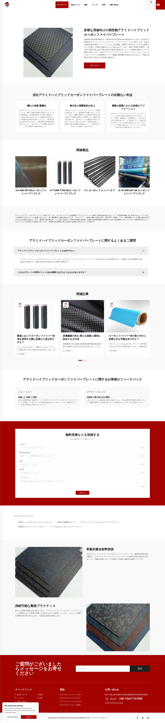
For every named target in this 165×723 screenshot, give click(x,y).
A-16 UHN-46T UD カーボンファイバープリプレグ (134, 192)
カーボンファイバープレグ (72, 695)
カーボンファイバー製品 (71, 705)
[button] (80, 360)
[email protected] (116, 703)
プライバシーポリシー (100, 718)
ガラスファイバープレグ (71, 698)
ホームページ (62, 5)
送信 (140, 668)
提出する (82, 493)
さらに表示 (21, 354)
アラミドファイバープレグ (72, 701)
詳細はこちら (31, 172)
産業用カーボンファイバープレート (32, 527)
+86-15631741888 (130, 698)
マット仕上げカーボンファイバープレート (66, 527)
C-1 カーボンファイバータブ (100, 190)
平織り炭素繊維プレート (66, 522)
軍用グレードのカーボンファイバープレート (35, 522)
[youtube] (142, 718)
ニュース (95, 5)
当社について (75, 5)
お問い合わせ (114, 5)
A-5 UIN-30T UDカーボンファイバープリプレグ (31, 192)
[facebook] (137, 718)
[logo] (7, 5)
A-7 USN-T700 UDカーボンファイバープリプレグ (65, 192)
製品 (85, 5)
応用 (103, 5)
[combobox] (23, 456)
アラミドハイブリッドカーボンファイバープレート (100, 522)
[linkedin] (148, 718)
